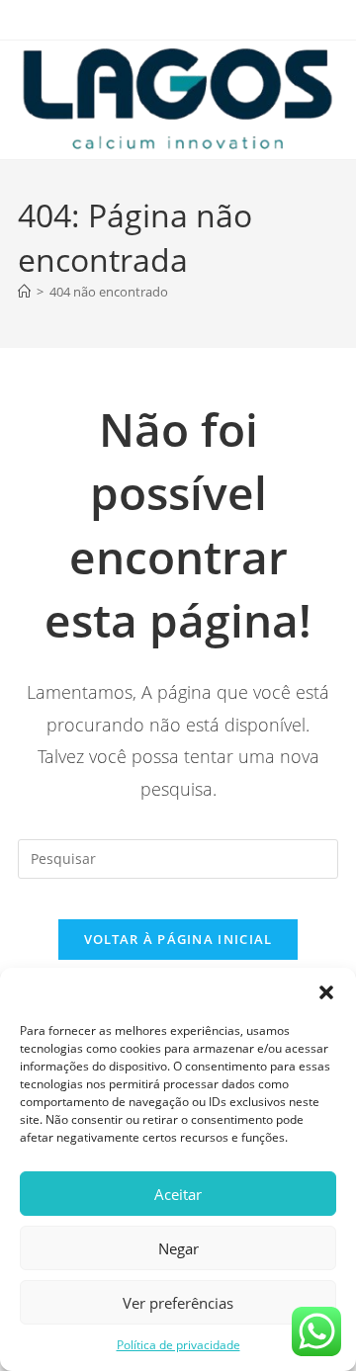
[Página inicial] (24, 291)
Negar (178, 1248)
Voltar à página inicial (178, 939)
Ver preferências (178, 1303)
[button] (326, 992)
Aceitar (178, 1194)
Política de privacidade (178, 1344)
